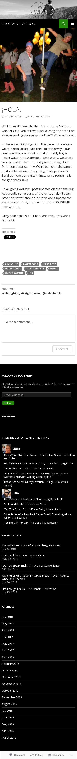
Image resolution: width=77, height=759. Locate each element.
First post (49, 264)
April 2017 (8, 650)
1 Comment (46, 116)
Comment (62, 349)
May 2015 (8, 724)
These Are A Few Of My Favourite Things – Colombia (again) (36, 483)
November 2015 (11, 684)
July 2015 (7, 710)
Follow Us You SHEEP (17, 375)
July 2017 (7, 637)
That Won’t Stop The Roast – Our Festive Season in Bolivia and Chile (39, 456)
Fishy (31, 116)
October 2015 (10, 690)
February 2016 (10, 663)
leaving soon (13, 268)
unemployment (14, 273)
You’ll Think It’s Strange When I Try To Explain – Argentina (38, 463)
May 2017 (8, 643)
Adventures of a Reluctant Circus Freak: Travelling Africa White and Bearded (37, 515)
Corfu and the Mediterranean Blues (25, 504)
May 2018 (8, 623)
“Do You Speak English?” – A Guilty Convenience (32, 509)
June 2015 (8, 717)
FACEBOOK (9, 416)
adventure (11, 264)
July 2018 (7, 616)
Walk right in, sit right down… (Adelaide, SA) (31, 291)
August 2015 (9, 704)
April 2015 (8, 731)
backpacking (30, 264)
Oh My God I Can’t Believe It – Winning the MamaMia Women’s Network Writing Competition (36, 475)
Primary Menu (72, 23)
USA (31, 273)
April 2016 (8, 657)
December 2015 (11, 677)
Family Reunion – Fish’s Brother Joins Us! (28, 468)
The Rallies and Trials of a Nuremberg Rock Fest (33, 499)
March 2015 (9, 737)
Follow (8, 403)
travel (54, 268)
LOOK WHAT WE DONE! (20, 23)
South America (35, 268)
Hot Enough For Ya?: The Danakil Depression (31, 522)
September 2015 (12, 697)
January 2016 (10, 670)
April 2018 (8, 630)
